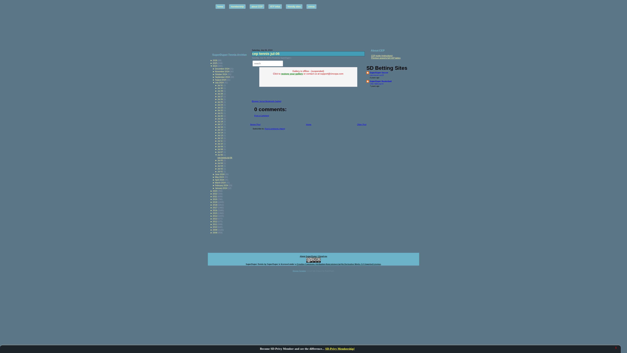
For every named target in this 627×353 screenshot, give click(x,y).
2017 (215, 208)
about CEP (257, 6)
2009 (215, 230)
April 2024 (219, 180)
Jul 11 (220, 141)
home (220, 6)
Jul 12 (220, 138)
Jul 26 (220, 99)
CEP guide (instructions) (382, 56)
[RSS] (211, 262)
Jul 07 (220, 152)
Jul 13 (220, 135)
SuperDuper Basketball (381, 81)
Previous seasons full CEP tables (386, 58)
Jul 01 (220, 171)
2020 (215, 199)
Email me (323, 256)
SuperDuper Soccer (379, 73)
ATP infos (275, 6)
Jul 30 (220, 88)
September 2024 (222, 77)
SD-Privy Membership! (340, 348)
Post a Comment (261, 116)
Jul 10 (220, 144)
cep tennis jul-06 (224, 158)
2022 (215, 194)
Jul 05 (220, 160)
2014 (215, 216)
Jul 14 (220, 133)
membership (237, 6)
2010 (215, 227)
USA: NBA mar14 (376, 84)
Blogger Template (299, 271)
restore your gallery (292, 73)
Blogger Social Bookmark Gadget (266, 101)
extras (311, 6)
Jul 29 (220, 91)
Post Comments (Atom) (275, 129)
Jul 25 (220, 102)
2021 (215, 196)
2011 (215, 224)
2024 (215, 66)
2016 (215, 210)
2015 (215, 213)
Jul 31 (220, 85)
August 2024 (220, 80)
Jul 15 (220, 130)
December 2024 (222, 69)
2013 (215, 219)
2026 (215, 60)
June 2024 (220, 174)
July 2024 (219, 83)
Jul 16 (220, 127)
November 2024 (222, 71)
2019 (215, 202)
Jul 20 (220, 116)
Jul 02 (220, 169)
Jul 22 (220, 110)
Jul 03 (220, 166)
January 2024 (221, 188)
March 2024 (220, 183)
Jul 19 (220, 119)
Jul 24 (220, 105)
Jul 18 (220, 121)
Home (308, 124)
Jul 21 (220, 113)
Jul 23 (220, 108)
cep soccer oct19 (377, 75)
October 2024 (221, 74)
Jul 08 (220, 149)
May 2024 (219, 177)
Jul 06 (220, 155)
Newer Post (255, 124)
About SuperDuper (308, 256)
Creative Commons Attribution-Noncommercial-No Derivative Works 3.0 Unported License (339, 264)
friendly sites (294, 6)
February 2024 (221, 185)
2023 (215, 191)
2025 (215, 63)
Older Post (361, 124)
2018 (215, 205)
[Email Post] (293, 58)
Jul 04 (220, 163)
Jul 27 (220, 96)
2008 (215, 233)
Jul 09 (220, 146)
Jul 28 (220, 94)
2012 (215, 221)
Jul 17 (220, 124)
